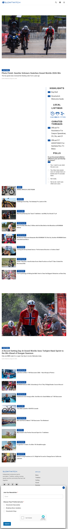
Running (37, 485)
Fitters (62, 117)
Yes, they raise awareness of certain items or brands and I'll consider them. (57, 172)
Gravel (20, 199)
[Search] (56, 2)
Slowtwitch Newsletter (13, 505)
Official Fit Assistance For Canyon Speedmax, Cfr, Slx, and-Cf (58, 132)
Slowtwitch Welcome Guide (57, 97)
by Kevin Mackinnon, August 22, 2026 (9, 78)
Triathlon (21, 223)
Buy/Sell (54, 92)
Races (57, 117)
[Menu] (64, 2)
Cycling (21, 211)
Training (21, 247)
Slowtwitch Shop (11, 511)
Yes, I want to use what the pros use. (57, 166)
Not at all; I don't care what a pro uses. (56, 183)
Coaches (52, 117)
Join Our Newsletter (10, 492)
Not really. (53, 179)
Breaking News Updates (13, 508)
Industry (21, 454)
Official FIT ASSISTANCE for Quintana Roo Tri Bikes (58, 144)
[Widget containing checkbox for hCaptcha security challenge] (33, 517)
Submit (7, 524)
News (19, 187)
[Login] (60, 2)
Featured (6, 70)
